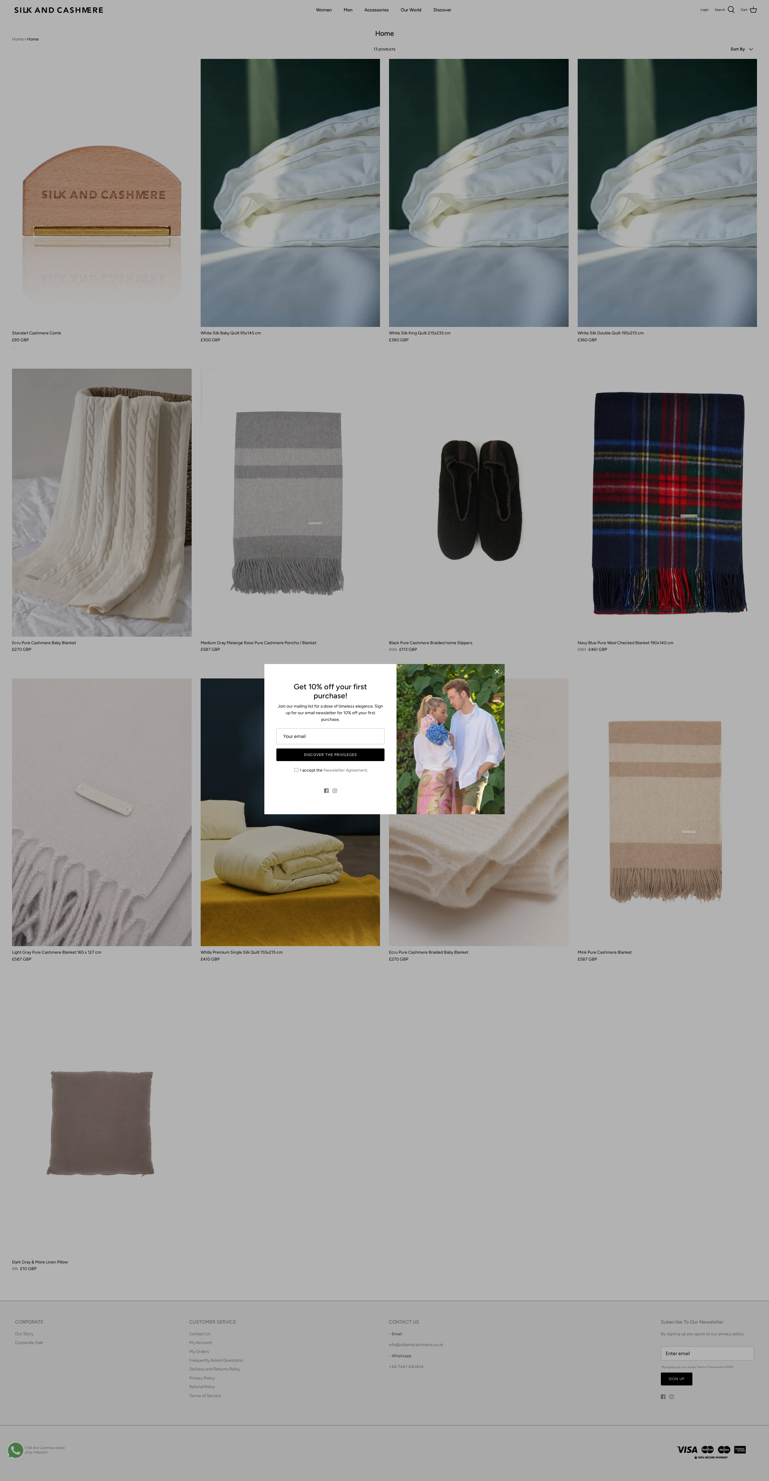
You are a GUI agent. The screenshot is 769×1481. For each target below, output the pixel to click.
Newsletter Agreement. (346, 770)
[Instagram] (335, 790)
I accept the (334, 770)
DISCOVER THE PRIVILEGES (330, 755)
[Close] (497, 671)
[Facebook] (326, 790)
